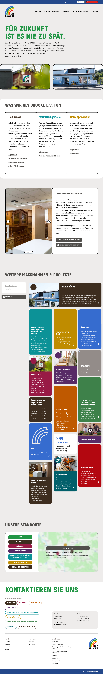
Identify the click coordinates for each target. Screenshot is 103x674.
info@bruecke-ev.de (83, 621)
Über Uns (38, 11)
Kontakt (95, 11)
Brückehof (54, 655)
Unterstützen (8, 647)
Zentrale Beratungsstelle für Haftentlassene (59, 652)
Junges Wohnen (56, 658)
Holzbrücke (65, 11)
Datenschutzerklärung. (60, 557)
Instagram (65, 2)
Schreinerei (55, 663)
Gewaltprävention (56, 661)
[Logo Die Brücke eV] (9, 11)
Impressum (31, 641)
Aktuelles (58, 2)
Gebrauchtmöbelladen (51, 11)
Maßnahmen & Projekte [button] (80, 11)
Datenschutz (31, 644)
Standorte (73, 2)
